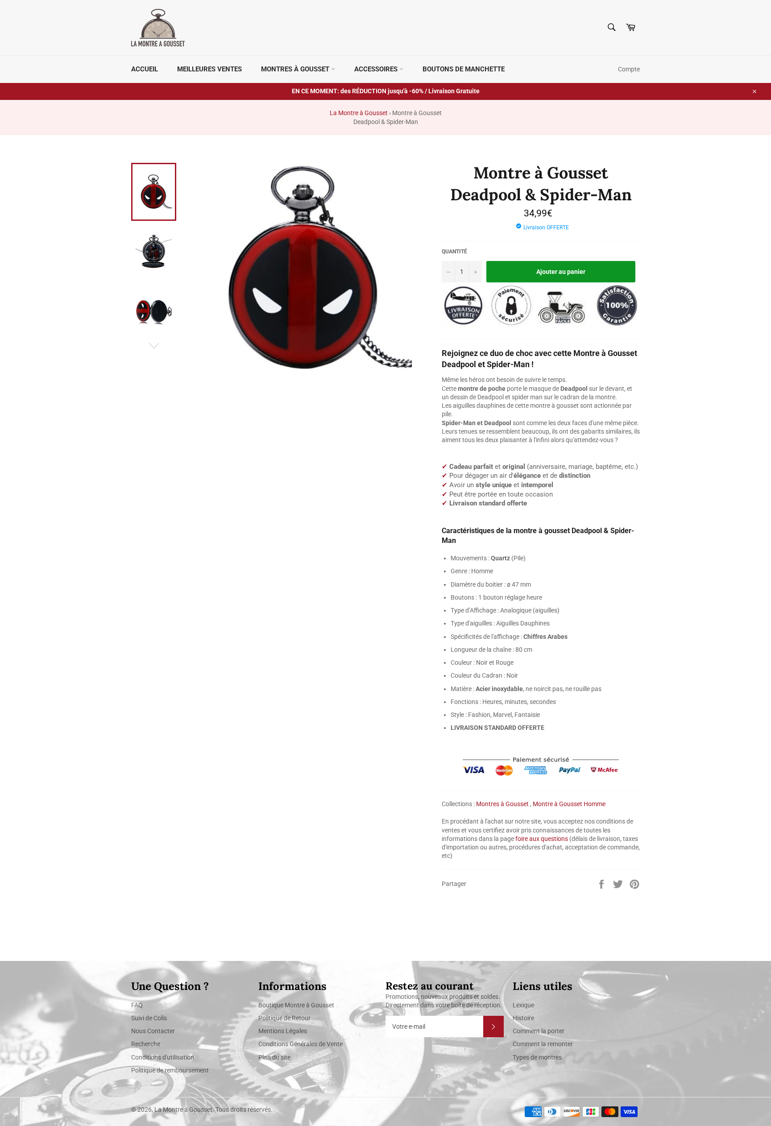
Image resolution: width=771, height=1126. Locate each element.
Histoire (523, 1018)
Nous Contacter (153, 1031)
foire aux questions (541, 838)
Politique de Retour (284, 1018)
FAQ (137, 1005)
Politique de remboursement (170, 1070)
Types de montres (537, 1057)
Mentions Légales (282, 1031)
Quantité (454, 251)
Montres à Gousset (296, 69)
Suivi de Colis (149, 1018)
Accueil (144, 69)
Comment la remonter (543, 1043)
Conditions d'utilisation (162, 1057)
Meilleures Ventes (209, 69)
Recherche (145, 1043)
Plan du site (274, 1057)
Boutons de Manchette (464, 69)
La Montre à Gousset (359, 112)
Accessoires (376, 69)
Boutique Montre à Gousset (296, 1005)
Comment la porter (538, 1031)
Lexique (523, 1005)
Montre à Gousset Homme (569, 803)
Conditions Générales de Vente (300, 1043)
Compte (629, 69)
